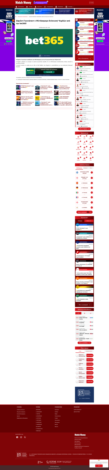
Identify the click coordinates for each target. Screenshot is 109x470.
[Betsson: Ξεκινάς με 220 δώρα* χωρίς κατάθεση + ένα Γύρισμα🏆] (18, 98)
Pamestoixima (57, 416)
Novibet (82, 29)
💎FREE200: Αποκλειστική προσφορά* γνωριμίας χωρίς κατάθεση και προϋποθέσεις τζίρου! (27, 103)
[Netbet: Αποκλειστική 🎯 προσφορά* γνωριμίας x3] (37, 93)
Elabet (81, 36)
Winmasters (57, 422)
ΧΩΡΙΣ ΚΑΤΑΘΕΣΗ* (77, 409)
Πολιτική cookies (78, 439)
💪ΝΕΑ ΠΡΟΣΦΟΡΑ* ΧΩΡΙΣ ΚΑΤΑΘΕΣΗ (64, 97)
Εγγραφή (48, 72)
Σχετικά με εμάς (78, 442)
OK (99, 465)
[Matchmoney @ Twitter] (25, 437)
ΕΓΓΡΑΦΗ (91, 2)
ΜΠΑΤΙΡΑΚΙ (38, 409)
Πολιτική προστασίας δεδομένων (81, 437)
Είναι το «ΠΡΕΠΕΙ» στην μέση (85, 99)
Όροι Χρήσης (77, 441)
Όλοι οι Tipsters (83, 129)
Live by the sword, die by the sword (86, 74)
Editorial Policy (78, 444)
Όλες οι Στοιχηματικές (83, 58)
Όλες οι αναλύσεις (83, 212)
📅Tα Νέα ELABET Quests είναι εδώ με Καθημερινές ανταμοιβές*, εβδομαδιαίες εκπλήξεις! (65, 103)
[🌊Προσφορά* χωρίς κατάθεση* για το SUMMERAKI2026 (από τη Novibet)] (37, 103)
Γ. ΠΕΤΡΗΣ (77, 76)
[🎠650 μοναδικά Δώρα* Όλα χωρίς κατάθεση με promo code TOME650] (56, 93)
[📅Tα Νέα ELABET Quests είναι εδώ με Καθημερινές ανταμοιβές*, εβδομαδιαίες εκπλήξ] (56, 103)
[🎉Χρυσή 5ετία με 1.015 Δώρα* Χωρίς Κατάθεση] (18, 93)
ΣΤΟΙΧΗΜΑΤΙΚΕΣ (58, 407)
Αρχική (18, 416)
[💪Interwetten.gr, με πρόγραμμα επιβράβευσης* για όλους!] (37, 98)
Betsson (56, 426)
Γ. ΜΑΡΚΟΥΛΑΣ (78, 95)
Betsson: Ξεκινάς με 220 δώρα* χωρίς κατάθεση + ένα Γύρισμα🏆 (27, 98)
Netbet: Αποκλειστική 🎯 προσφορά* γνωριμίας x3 (46, 92)
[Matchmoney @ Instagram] (21, 437)
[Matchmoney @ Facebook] (17, 437)
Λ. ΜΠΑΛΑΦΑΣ (78, 107)
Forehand (77, 113)
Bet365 (56, 424)
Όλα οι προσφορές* (83, 304)
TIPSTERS (38, 407)
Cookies (100, 463)
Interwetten (57, 420)
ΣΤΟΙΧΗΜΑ (19, 407)
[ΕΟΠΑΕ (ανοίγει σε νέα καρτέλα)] (58, 462)
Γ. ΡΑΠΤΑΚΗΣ (78, 126)
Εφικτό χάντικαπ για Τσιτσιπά (85, 111)
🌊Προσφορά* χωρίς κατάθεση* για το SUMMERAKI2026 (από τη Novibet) (46, 103)
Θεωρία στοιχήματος (21, 411)
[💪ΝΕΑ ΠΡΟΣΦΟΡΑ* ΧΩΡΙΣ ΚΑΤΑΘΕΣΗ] (56, 98)
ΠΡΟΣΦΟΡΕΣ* (77, 407)
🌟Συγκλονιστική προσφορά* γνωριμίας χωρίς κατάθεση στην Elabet (64, 87)
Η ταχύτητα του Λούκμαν (84, 105)
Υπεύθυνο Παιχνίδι (78, 447)
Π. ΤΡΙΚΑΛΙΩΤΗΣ (78, 87)
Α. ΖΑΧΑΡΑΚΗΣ (78, 118)
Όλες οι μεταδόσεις (83, 342)
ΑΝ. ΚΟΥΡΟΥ (78, 101)
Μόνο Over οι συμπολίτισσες (85, 68)
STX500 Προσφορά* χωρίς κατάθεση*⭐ (27, 86)
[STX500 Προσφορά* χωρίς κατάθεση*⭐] (18, 87)
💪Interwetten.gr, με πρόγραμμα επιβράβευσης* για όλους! (46, 98)
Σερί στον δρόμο (83, 117)
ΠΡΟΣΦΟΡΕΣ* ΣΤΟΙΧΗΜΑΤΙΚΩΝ (22, 16)
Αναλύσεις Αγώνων (21, 409)
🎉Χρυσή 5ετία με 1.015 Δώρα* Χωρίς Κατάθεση (27, 92)
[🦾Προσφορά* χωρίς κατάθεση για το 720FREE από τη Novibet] (37, 87)
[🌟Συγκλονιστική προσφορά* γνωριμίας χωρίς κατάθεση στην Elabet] (56, 87)
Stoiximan (82, 22)
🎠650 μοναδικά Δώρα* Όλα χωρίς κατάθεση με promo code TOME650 (64, 93)
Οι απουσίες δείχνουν (84, 86)
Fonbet (81, 50)
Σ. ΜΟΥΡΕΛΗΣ (78, 82)
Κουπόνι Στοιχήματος (21, 413)
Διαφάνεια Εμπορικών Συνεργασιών (82, 446)
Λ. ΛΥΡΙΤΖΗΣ (78, 70)
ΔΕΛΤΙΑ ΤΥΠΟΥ (77, 411)
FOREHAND (38, 430)
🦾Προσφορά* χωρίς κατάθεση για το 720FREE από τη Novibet (46, 87)
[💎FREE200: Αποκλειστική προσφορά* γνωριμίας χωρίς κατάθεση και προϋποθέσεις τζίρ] (18, 103)
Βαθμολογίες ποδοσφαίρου (22, 418)
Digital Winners (57, 468)
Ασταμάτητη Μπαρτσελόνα (85, 80)
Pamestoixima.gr (84, 43)
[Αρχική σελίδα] (15, 16)
